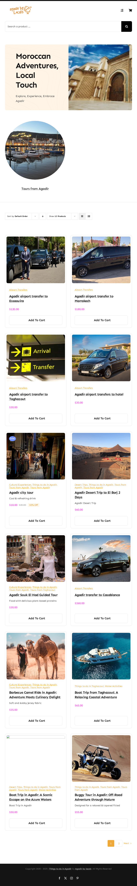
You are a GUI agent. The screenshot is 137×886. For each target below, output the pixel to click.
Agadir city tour (21, 492)
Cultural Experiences (20, 484)
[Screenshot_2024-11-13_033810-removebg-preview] (21, 4)
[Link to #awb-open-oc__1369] (130, 10)
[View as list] (89, 216)
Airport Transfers (18, 289)
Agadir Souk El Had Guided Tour (33, 595)
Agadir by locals (83, 869)
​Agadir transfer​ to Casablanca (97, 595)
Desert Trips (81, 484)
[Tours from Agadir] (35, 123)
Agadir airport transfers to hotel (99, 394)
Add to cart (36, 320)
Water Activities (113, 686)
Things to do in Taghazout (89, 686)
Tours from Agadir (35, 189)
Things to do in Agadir (44, 484)
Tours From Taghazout (42, 590)
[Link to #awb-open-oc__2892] (122, 10)
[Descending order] (42, 216)
